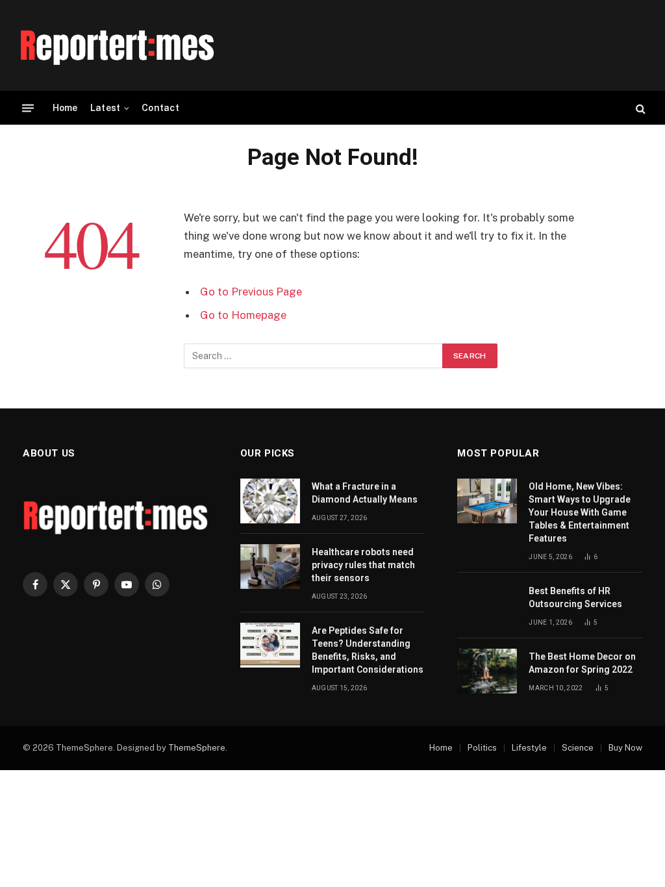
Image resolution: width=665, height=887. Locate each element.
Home (65, 108)
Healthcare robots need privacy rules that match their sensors (363, 565)
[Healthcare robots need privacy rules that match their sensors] (270, 566)
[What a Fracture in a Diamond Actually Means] (270, 501)
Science (578, 748)
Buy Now (625, 748)
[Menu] (28, 108)
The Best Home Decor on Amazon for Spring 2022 (582, 663)
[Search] (639, 108)
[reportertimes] (116, 45)
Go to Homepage (243, 314)
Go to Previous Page (251, 291)
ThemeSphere (196, 748)
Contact (160, 108)
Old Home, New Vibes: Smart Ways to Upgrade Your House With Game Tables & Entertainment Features (580, 512)
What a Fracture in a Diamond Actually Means (365, 493)
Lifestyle (529, 748)
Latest (105, 108)
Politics (482, 748)
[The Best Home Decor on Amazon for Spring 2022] (487, 671)
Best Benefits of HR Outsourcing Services (575, 597)
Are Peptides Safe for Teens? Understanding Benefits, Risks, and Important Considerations (367, 650)
